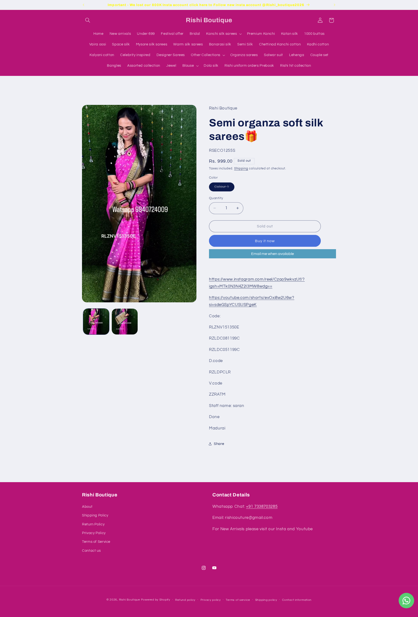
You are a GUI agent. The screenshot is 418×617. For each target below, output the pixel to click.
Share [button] (219, 444)
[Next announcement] (334, 5)
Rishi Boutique (129, 599)
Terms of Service (96, 542)
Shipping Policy (95, 515)
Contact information (297, 600)
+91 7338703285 (261, 506)
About (87, 506)
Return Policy (93, 524)
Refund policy (185, 600)
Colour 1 (224, 188)
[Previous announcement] (83, 5)
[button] (87, 20)
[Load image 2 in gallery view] (125, 321)
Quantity (216, 198)
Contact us (91, 550)
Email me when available (272, 254)
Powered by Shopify (155, 599)
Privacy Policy (94, 533)
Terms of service (238, 600)
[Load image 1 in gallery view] (96, 321)
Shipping (241, 168)
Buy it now (265, 241)
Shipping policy (266, 600)
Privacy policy (211, 600)
